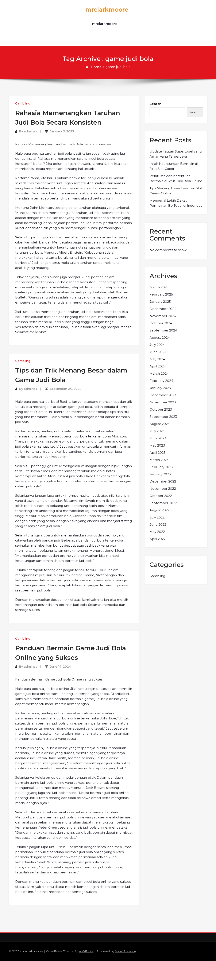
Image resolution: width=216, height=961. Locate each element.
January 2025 (160, 302)
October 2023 (161, 409)
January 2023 (160, 474)
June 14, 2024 (60, 666)
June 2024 (158, 352)
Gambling (22, 103)
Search (155, 104)
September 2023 (163, 417)
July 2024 (157, 345)
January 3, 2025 (62, 131)
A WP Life (86, 951)
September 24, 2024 (65, 389)
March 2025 (159, 287)
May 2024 (157, 359)
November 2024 (163, 316)
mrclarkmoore (106, 9)
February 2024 (161, 381)
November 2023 (163, 402)
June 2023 (158, 438)
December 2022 (163, 481)
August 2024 (160, 337)
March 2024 (159, 373)
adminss (30, 131)
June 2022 (158, 524)
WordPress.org (126, 951)
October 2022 (161, 496)
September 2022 (163, 503)
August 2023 (160, 424)
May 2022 (157, 532)
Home (96, 67)
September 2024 (163, 330)
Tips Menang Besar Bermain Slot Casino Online (176, 190)
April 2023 (158, 453)
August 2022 (160, 510)
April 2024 (158, 366)
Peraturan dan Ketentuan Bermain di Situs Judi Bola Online (176, 178)
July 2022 (157, 517)
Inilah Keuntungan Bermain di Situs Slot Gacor (174, 166)
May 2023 (157, 445)
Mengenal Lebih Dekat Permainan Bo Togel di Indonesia (176, 203)
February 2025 (161, 294)
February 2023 (161, 467)
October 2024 (161, 323)
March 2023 (159, 460)
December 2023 (163, 395)
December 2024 (163, 309)
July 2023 (157, 431)
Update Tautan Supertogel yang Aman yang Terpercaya (176, 153)
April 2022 (158, 539)
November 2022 (163, 489)
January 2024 (160, 388)
